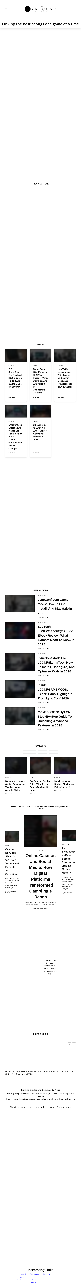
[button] (13, 234)
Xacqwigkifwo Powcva (10, 892)
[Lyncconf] (40, 9)
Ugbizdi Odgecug (44, 617)
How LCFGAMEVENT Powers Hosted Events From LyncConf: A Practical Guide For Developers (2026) (40, 1072)
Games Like (9, 845)
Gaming (11, 365)
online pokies (49, 968)
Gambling (8, 777)
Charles (12, 397)
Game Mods (41, 595)
